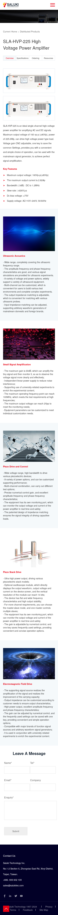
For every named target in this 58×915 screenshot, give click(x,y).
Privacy (48, 906)
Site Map (43, 909)
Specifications (22, 58)
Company (35, 780)
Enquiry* (9, 797)
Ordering (35, 58)
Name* (8, 763)
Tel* (32, 763)
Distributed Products (30, 31)
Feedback (28, 909)
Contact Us (9, 855)
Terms (13, 909)
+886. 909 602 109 (12, 879)
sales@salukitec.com (13, 885)
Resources (48, 58)
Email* (7, 780)
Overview (10, 58)
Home (14, 31)
